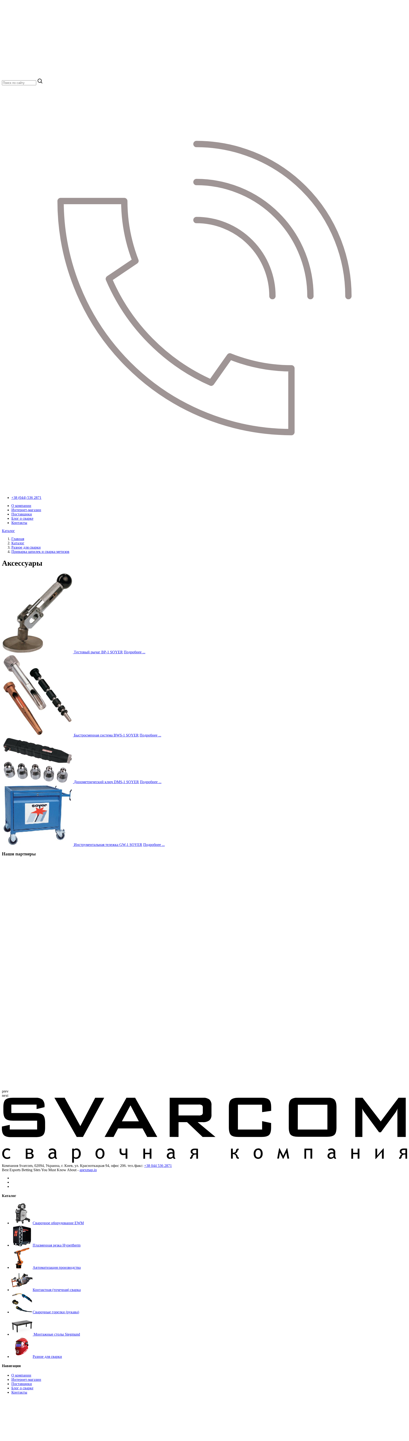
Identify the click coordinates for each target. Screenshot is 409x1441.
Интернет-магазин (26, 510)
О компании (21, 506)
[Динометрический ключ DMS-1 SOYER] (38, 782)
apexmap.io (88, 1170)
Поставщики (21, 514)
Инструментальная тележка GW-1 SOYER (108, 845)
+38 (158, 1166)
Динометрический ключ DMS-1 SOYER (106, 782)
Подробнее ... (134, 652)
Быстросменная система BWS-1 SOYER (106, 735)
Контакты (19, 523)
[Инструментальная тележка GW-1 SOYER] (38, 845)
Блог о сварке (22, 518)
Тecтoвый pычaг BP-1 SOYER (98, 652)
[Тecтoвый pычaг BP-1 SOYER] (38, 652)
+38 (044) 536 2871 (26, 498)
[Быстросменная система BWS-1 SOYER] (38, 735)
